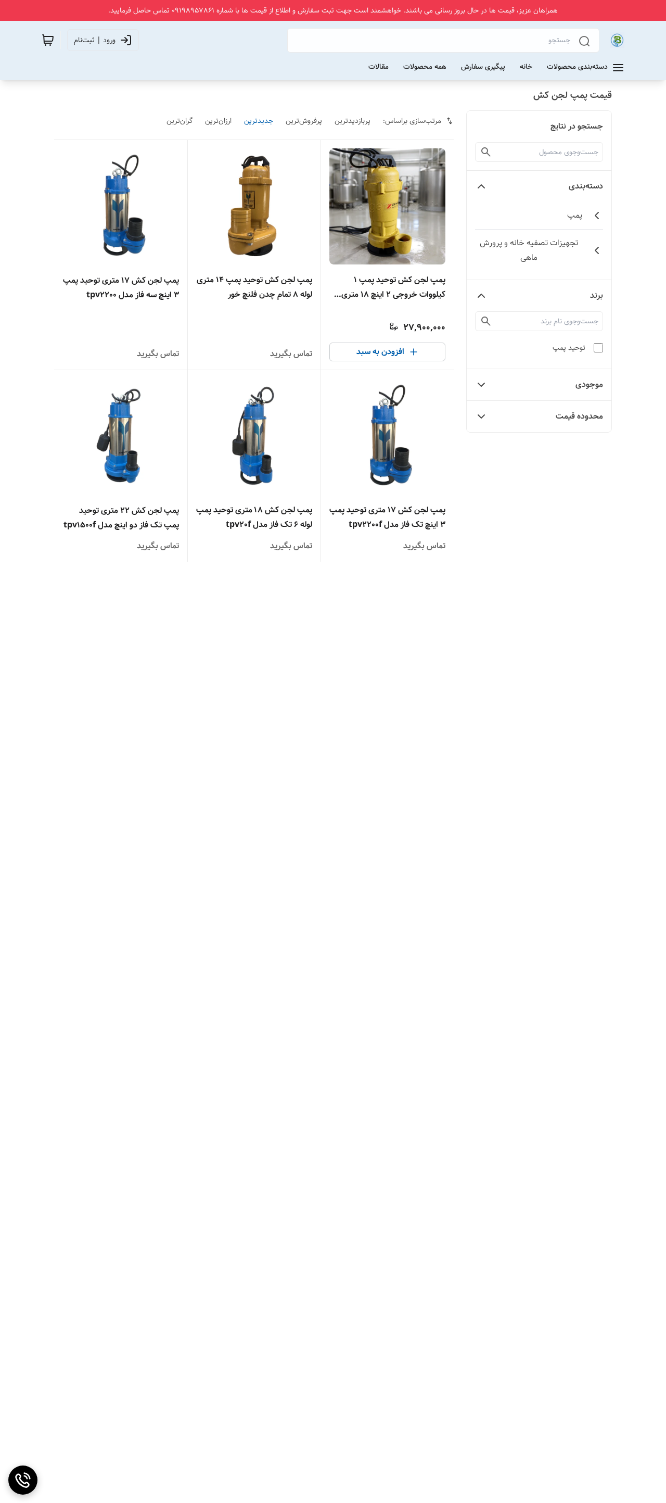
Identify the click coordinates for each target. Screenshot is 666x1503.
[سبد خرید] (48, 40)
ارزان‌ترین (218, 121)
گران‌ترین (179, 121)
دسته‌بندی (586, 186)
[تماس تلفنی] (22, 1480)
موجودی (589, 384)
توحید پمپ (569, 347)
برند (596, 295)
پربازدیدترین (352, 121)
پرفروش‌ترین (304, 121)
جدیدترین (258, 121)
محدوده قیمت (579, 416)
